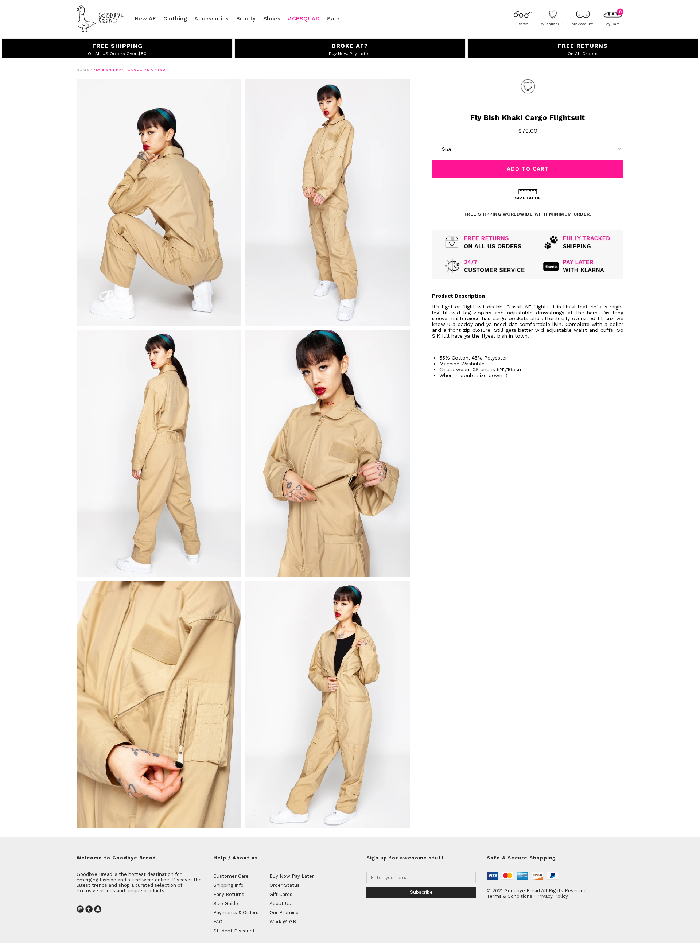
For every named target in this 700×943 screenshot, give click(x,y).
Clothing (175, 18)
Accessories (211, 18)
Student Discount (234, 931)
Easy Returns (228, 894)
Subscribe (421, 892)
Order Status (284, 885)
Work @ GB (282, 921)
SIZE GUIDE (528, 198)
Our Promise (284, 912)
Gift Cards (280, 894)
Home (83, 69)
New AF (145, 18)
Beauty (246, 18)
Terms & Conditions (509, 896)
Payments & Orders (235, 912)
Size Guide (225, 903)
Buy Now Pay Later (291, 876)
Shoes (272, 18)
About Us (280, 903)
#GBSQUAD (304, 18)
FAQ (217, 921)
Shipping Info (228, 885)
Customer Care (231, 876)
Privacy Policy (552, 896)
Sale (333, 18)
